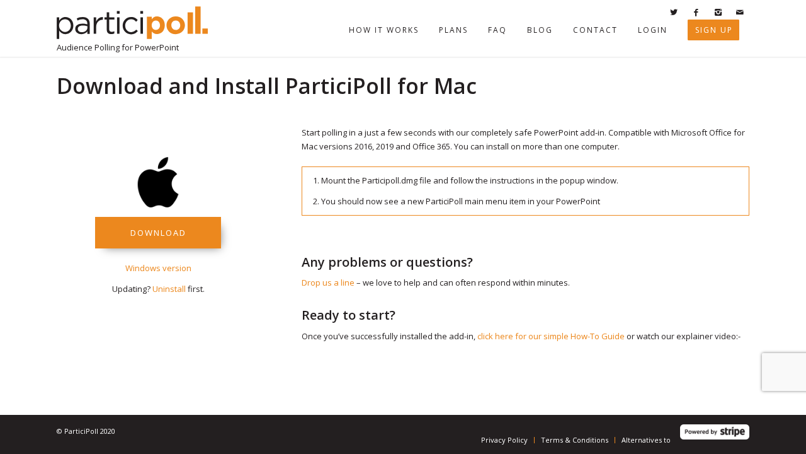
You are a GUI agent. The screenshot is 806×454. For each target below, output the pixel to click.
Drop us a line (328, 282)
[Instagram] (717, 12)
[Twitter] (673, 12)
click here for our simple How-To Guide (551, 336)
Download (158, 232)
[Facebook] (695, 12)
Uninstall (169, 288)
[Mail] (739, 12)
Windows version (158, 268)
